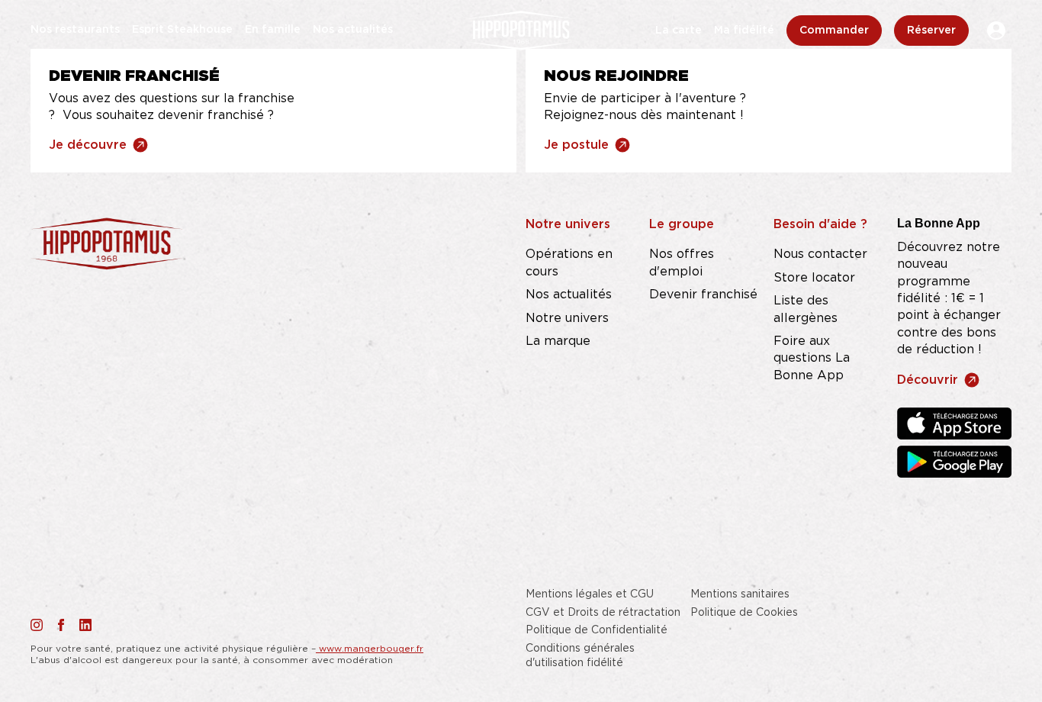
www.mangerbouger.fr (369, 648)
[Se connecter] (996, 30)
